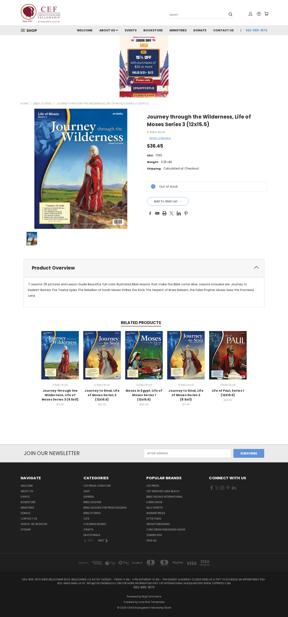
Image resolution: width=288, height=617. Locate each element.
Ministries (178, 30)
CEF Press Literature (97, 485)
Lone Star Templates (152, 602)
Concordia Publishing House (165, 529)
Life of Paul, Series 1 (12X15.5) (228, 393)
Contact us (223, 30)
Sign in (25, 524)
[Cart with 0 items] (266, 14)
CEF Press (152, 485)
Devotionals (91, 535)
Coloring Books (94, 524)
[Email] (157, 213)
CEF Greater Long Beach (162, 491)
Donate (199, 30)
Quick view (60, 351)
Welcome (85, 30)
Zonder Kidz (154, 535)
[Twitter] (172, 213)
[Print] (164, 213)
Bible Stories (92, 513)
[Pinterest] (186, 213)
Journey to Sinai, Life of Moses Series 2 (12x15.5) (102, 395)
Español (88, 496)
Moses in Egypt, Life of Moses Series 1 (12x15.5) (144, 395)
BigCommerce (151, 596)
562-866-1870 (256, 30)
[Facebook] (150, 213)
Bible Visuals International (164, 496)
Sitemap (26, 529)
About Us (107, 30)
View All (151, 540)
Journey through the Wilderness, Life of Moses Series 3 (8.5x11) (60, 395)
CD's (86, 518)
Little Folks (153, 518)
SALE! (86, 491)
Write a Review (160, 138)
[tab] (144, 268)
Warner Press (155, 513)
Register (41, 524)
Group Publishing (158, 524)
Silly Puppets (154, 507)
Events (131, 30)
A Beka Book (154, 502)
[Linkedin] (179, 213)
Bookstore (153, 30)
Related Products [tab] (141, 323)
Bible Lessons (92, 502)
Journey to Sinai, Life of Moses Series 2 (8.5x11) (185, 395)
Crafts (88, 529)
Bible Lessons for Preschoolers (105, 507)
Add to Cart (60, 358)
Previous (277, 604)
